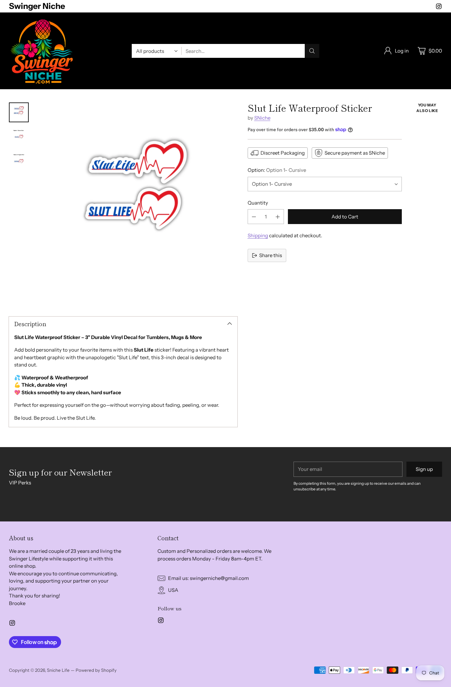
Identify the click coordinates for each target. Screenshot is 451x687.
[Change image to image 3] (19, 160)
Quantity (258, 203)
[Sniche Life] (42, 51)
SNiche (262, 118)
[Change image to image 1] (19, 112)
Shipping (258, 235)
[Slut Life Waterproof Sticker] (136, 203)
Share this (270, 255)
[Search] (312, 51)
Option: (277, 170)
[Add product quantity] (278, 217)
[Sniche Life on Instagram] (438, 7)
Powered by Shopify (96, 670)
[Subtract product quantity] (254, 217)
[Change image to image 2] (19, 136)
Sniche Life (58, 670)
